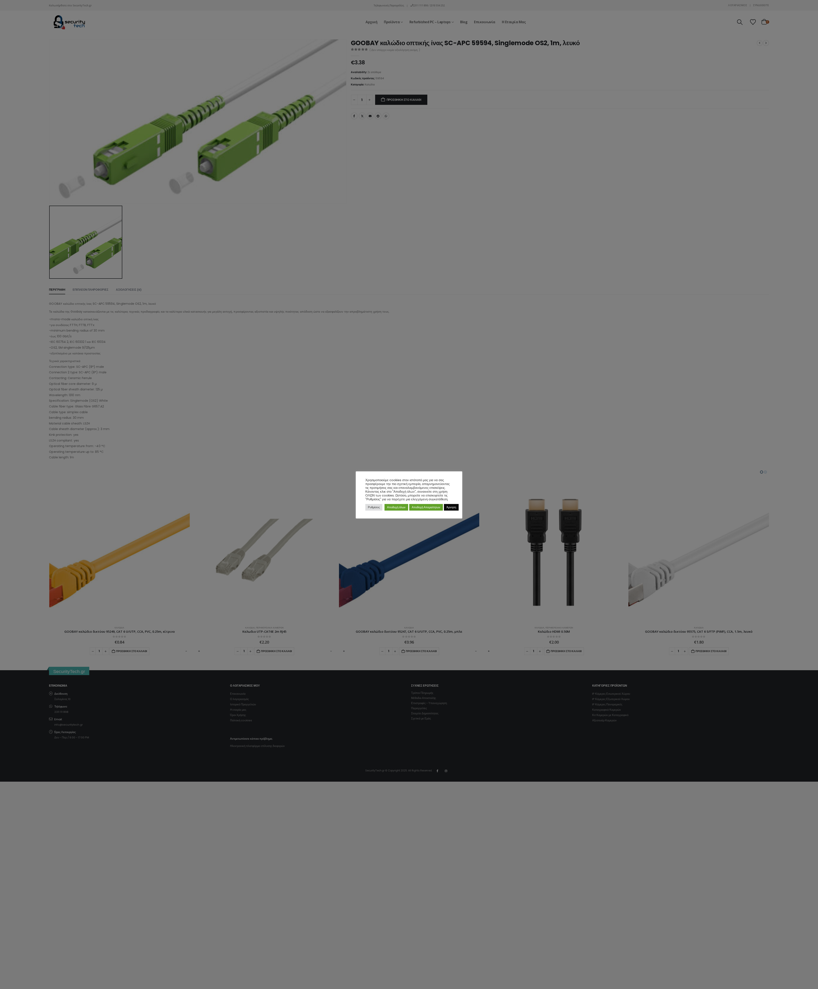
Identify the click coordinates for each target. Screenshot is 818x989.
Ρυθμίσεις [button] (374, 507)
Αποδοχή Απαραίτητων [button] (426, 507)
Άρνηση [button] (451, 507)
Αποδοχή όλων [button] (396, 507)
